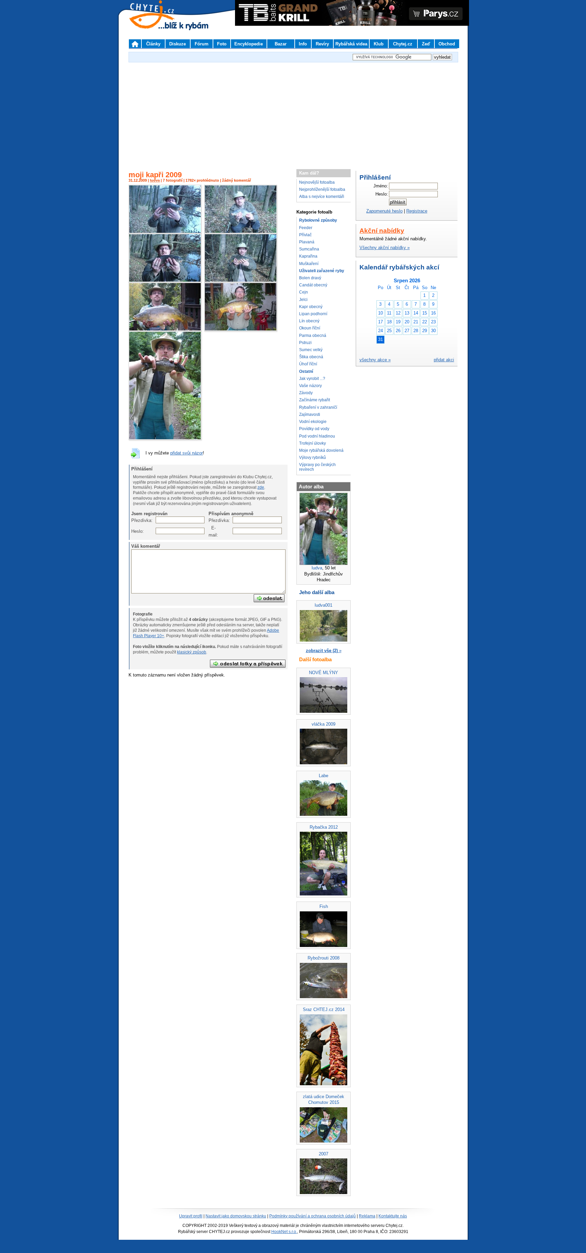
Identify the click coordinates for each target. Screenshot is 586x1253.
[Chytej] (158, 23)
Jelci (303, 299)
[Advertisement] (293, 113)
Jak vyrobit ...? (312, 378)
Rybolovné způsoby (318, 220)
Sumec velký (311, 349)
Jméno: (380, 185)
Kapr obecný (311, 306)
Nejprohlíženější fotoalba (322, 189)
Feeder (305, 227)
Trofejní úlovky (312, 443)
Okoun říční (309, 328)
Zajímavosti (309, 414)
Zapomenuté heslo (384, 211)
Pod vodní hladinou (317, 436)
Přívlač (305, 235)
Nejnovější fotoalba (317, 182)
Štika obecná (311, 357)
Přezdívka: (134, 520)
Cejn (303, 292)
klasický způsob (191, 652)
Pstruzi (305, 342)
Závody (306, 392)
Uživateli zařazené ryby (321, 270)
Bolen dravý (310, 278)
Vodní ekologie (313, 421)
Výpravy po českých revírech (317, 466)
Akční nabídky (381, 230)
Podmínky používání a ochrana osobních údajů (312, 1216)
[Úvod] (135, 43)
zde (260, 487)
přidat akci (444, 359)
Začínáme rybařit (314, 400)
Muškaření (308, 263)
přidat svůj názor (186, 453)
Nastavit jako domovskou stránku (236, 1216)
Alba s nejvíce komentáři (321, 196)
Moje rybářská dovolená (321, 450)
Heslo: (134, 531)
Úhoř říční (308, 364)
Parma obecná (312, 335)
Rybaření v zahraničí (318, 407)
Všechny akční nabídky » (384, 247)
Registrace (416, 211)
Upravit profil (190, 1216)
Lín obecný (309, 321)
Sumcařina (309, 249)
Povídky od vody (314, 428)
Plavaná (306, 242)
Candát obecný (313, 285)
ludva (155, 180)
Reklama (367, 1216)
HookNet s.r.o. (284, 1232)
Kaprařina (308, 256)
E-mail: (212, 531)
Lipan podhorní (313, 313)
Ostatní (306, 371)
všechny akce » (375, 359)
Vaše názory (310, 385)
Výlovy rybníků (312, 457)
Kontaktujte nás (392, 1216)
